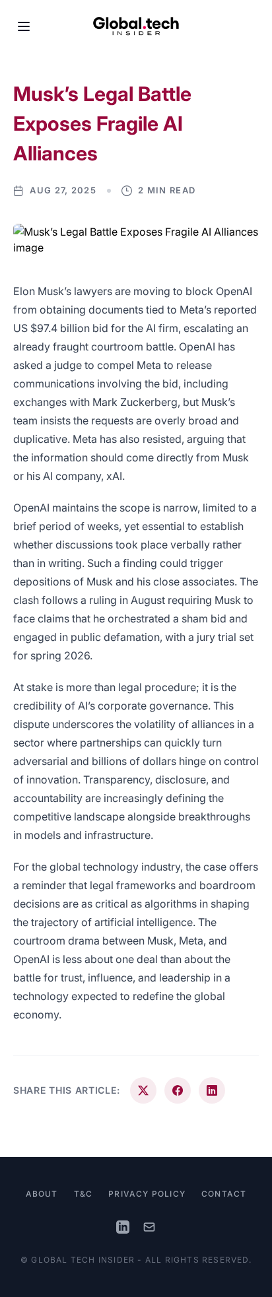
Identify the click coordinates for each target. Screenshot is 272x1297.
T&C (83, 1194)
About (42, 1194)
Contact (223, 1194)
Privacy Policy (147, 1194)
